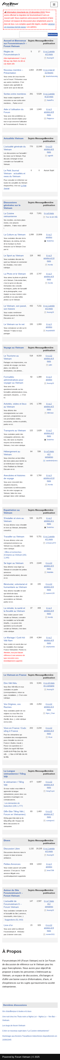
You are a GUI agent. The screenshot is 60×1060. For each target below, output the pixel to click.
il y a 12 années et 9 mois (49, 928)
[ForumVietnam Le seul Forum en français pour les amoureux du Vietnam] (11, 4)
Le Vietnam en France (15, 675)
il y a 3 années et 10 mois (49, 258)
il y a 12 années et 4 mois (49, 358)
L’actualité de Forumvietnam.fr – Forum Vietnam (13, 904)
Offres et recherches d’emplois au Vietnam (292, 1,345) (15, 555)
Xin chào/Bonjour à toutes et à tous (16, 1011)
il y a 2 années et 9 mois (49, 640)
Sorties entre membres (15, 94)
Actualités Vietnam (13, 138)
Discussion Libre (12, 848)
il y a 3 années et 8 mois (49, 112)
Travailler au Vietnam (14, 536)
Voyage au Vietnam (14, 347)
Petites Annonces (12, 864)
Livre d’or (8, 925)
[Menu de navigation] (54, 4)
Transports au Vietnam (15, 430)
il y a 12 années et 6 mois (49, 587)
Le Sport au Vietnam (14, 255)
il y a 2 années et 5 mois (49, 406)
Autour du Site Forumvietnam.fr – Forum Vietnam (13, 893)
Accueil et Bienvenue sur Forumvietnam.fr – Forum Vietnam (15, 43)
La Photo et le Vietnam (15, 274)
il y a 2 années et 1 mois (49, 521)
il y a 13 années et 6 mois (49, 149)
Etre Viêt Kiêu (10, 683)
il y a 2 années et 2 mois (49, 433)
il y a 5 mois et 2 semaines (49, 454)
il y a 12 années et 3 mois (49, 707)
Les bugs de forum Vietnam (13, 1025)
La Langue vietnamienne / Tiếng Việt (15, 774)
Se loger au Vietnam (14, 563)
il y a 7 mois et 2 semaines (49, 904)
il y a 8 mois (49, 213)
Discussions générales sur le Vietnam (12, 205)
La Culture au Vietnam (15, 234)
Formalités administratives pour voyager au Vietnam (13, 380)
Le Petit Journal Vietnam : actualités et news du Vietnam (14, 173)
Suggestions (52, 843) (14, 920)
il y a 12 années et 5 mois (49, 566)
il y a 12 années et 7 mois (49, 814)
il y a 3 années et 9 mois (49, 276)
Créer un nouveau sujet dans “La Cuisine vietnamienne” (25, 1031)
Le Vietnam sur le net (14, 324)
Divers (7, 840)
